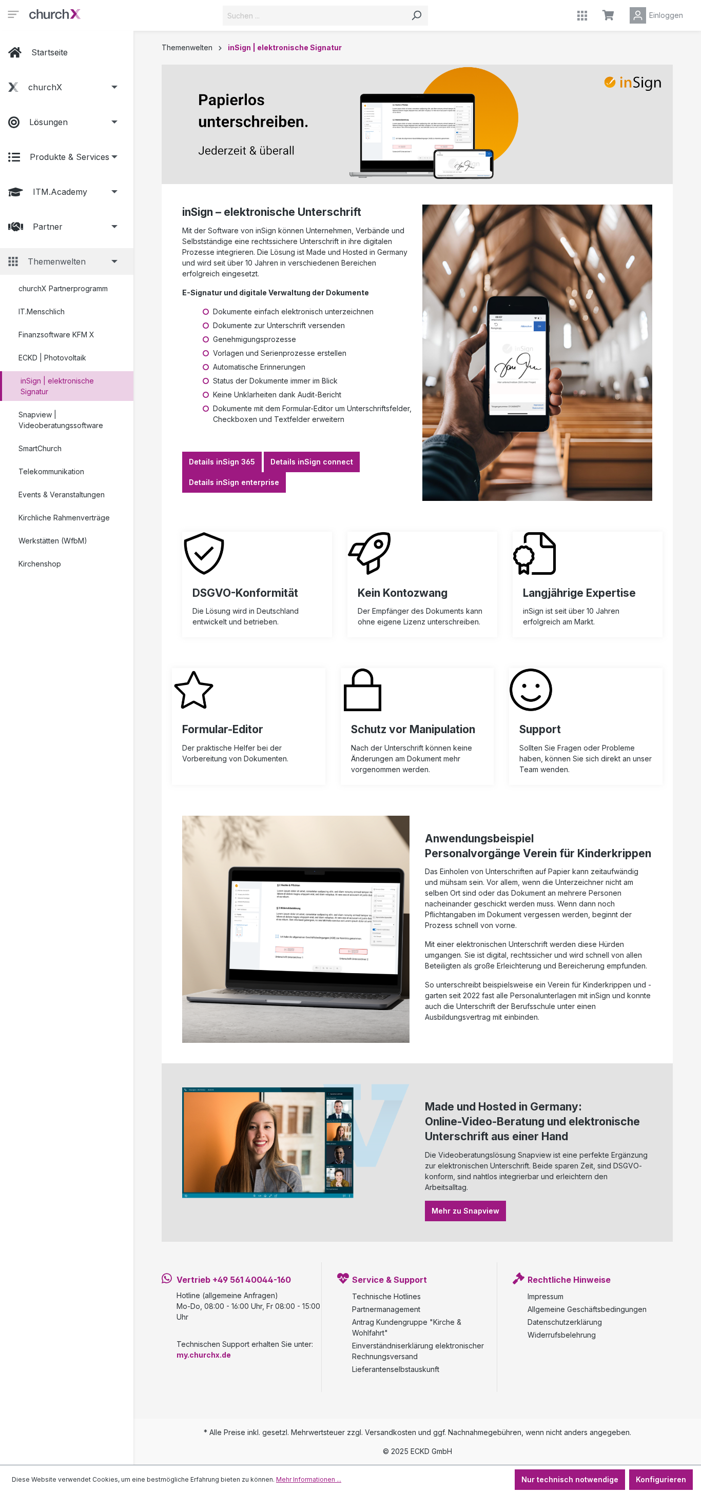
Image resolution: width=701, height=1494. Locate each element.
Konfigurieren (661, 1479)
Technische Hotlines (386, 1296)
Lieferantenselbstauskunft (395, 1369)
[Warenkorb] (608, 15)
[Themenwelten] (582, 15)
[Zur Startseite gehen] (55, 13)
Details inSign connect (311, 461)
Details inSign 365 (222, 461)
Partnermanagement (386, 1309)
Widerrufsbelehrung (562, 1334)
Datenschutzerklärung (565, 1322)
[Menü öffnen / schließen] (13, 13)
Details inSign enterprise (234, 482)
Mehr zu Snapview (465, 1210)
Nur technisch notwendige (569, 1479)
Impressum (545, 1296)
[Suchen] (416, 16)
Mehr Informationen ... (308, 1479)
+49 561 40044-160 (251, 1280)
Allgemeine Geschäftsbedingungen (587, 1309)
